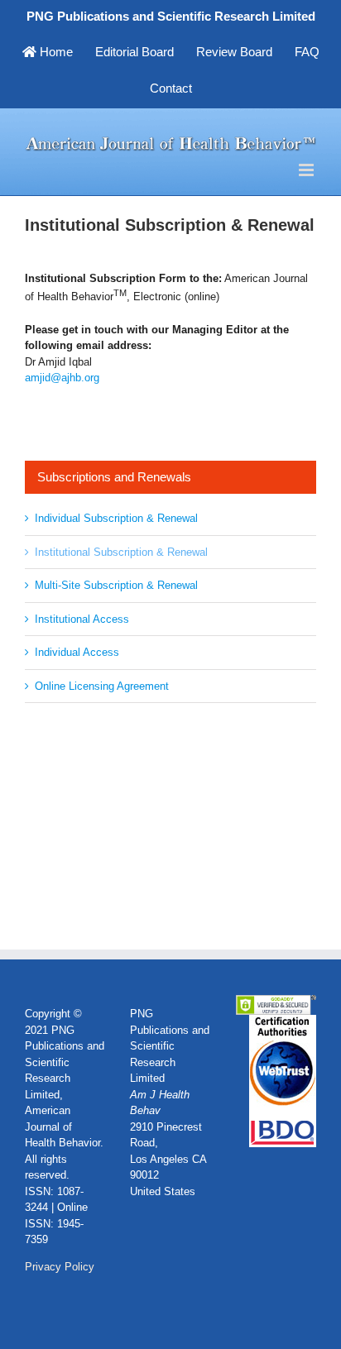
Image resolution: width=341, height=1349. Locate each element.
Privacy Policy (59, 1267)
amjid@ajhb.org (62, 377)
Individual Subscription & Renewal (116, 518)
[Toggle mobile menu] (307, 170)
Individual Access (77, 652)
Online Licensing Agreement (102, 686)
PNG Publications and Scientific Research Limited (170, 16)
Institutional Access (82, 619)
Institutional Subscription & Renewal (121, 552)
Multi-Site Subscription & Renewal (116, 585)
